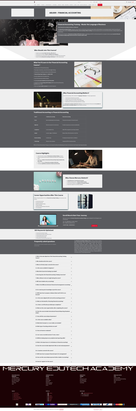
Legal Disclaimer (17, 394)
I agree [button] (100, 409)
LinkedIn (50, 395)
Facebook (50, 393)
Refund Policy (16, 399)
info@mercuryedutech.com (88, 393)
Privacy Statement (17, 397)
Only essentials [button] (96, 409)
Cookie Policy (16, 393)
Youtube (50, 399)
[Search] (91, 2)
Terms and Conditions (18, 398)
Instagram (51, 397)
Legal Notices (16, 395)
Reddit (50, 400)
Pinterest (50, 398)
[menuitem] (35, 5)
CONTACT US (100, 4)
